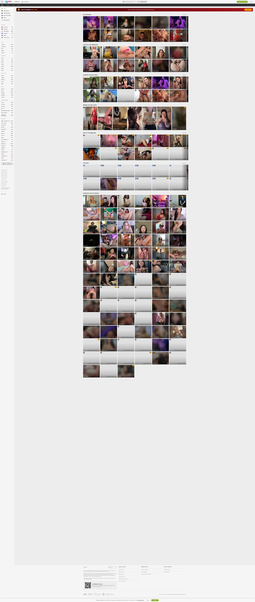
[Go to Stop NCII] (110, 594)
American (88, 14)
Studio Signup (4, 183)
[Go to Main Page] (8, 2)
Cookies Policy (121, 576)
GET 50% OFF (248, 9)
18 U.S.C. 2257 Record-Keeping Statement (5, 188)
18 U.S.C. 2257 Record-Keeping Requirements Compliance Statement (172, 594)
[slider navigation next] (185, 29)
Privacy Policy (4, 177)
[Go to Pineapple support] (103, 594)
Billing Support (167, 571)
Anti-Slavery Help (122, 581)
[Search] (138, 2)
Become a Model (4, 181)
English (111, 567)
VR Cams (86, 163)
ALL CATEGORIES (8, 163)
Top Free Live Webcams (90, 44)
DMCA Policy (121, 574)
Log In (251, 1)
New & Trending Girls (89, 133)
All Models (3, 185)
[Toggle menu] (2, 2)
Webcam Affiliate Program (146, 574)
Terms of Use (4, 179)
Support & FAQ (167, 569)
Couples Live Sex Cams (90, 75)
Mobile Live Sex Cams (90, 105)
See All (184, 14)
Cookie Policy (141, 600)
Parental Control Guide (123, 578)
